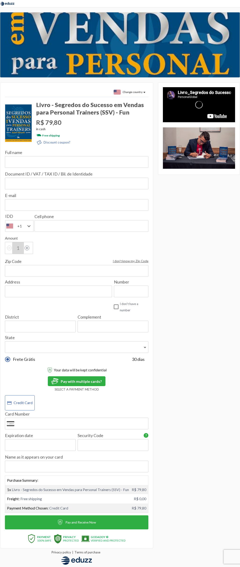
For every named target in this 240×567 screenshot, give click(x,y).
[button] (130, 261)
